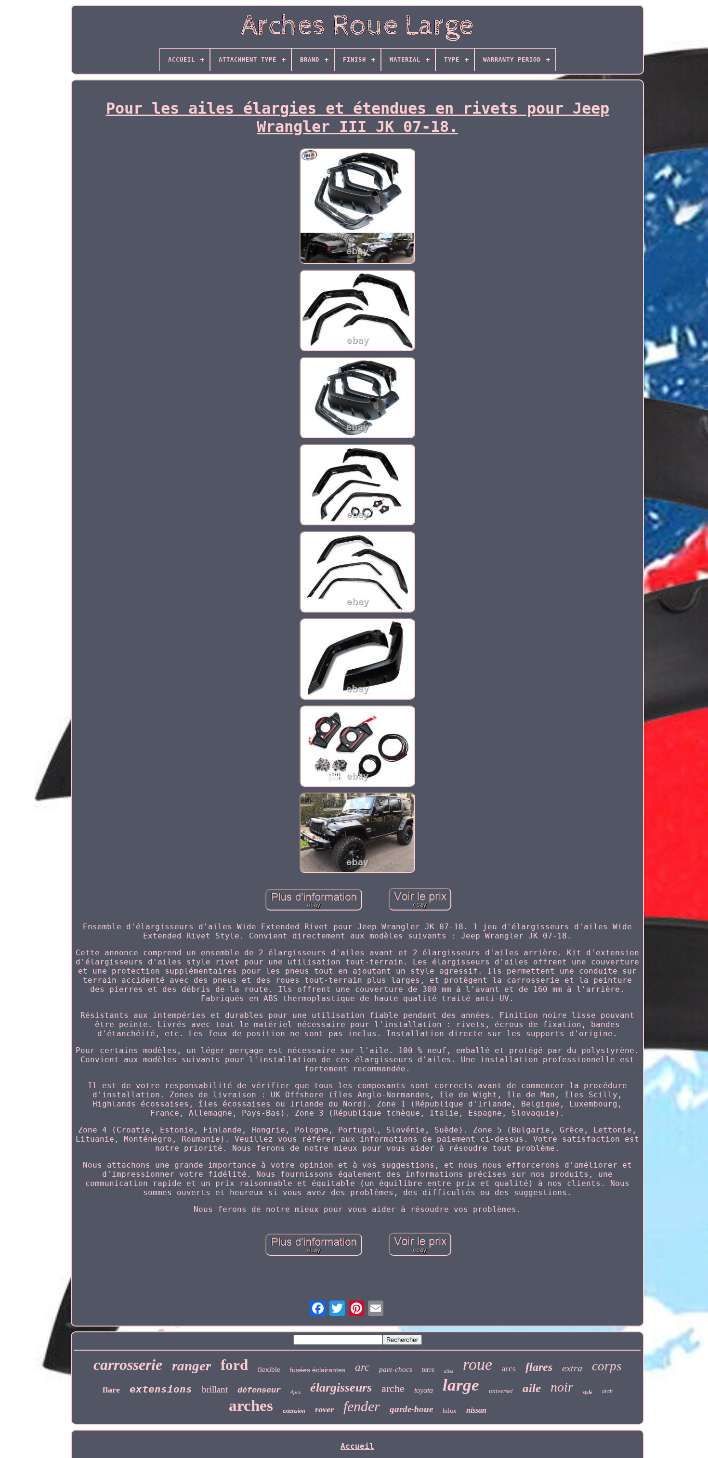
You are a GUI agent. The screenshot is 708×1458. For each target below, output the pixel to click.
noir (562, 1387)
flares (538, 1367)
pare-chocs (395, 1369)
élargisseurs (341, 1387)
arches (251, 1405)
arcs (509, 1368)
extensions (161, 1389)
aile (532, 1387)
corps (607, 1366)
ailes (448, 1371)
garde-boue (411, 1409)
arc (362, 1367)
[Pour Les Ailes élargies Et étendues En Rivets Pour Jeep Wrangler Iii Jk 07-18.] (357, 207)
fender (361, 1406)
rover (324, 1409)
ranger (191, 1365)
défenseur (259, 1390)
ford (234, 1364)
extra (572, 1368)
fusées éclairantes (317, 1370)
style (587, 1392)
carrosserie (127, 1364)
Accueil (357, 1446)
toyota (423, 1390)
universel (501, 1390)
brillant (215, 1389)
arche (393, 1388)
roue (477, 1364)
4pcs (295, 1392)
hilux (450, 1410)
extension (294, 1410)
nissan (476, 1410)
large (461, 1385)
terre (428, 1369)
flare (111, 1389)
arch (607, 1391)
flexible (269, 1369)
